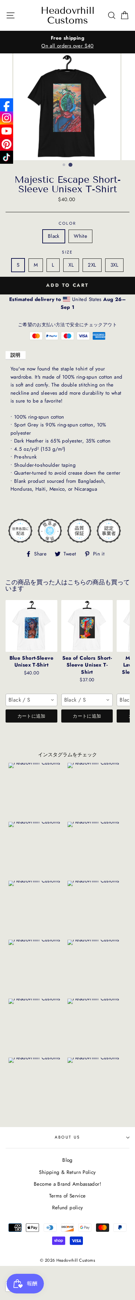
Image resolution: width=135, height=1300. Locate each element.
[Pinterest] (6, 144)
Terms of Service (67, 1195)
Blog (67, 1160)
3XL (114, 265)
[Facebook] (6, 104)
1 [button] (64, 165)
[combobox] (31, 700)
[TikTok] (6, 157)
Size (67, 252)
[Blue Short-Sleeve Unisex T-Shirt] (31, 626)
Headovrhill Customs (68, 15)
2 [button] (70, 165)
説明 (15, 355)
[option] (67, 42)
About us (67, 1137)
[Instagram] (6, 117)
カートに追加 (31, 716)
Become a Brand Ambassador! (67, 1184)
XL (71, 265)
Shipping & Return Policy (67, 1172)
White (80, 236)
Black (54, 236)
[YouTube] (6, 131)
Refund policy (67, 1207)
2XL (92, 265)
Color (67, 223)
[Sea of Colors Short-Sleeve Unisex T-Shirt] (87, 626)
